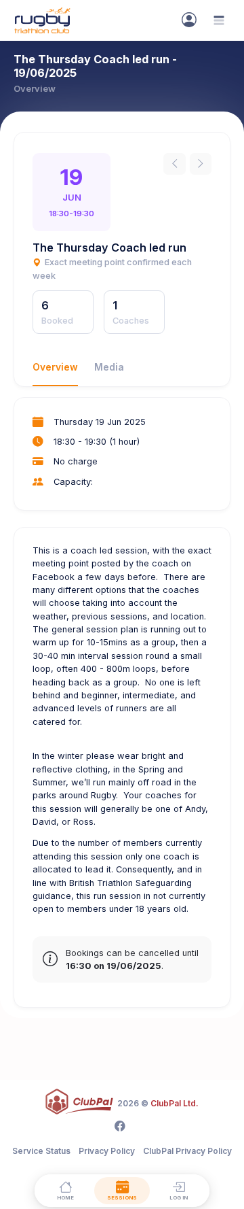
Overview (55, 367)
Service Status (41, 1151)
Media (109, 367)
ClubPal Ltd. (174, 1103)
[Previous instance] (174, 164)
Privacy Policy (107, 1151)
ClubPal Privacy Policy (187, 1151)
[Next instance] (200, 164)
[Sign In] (189, 20)
